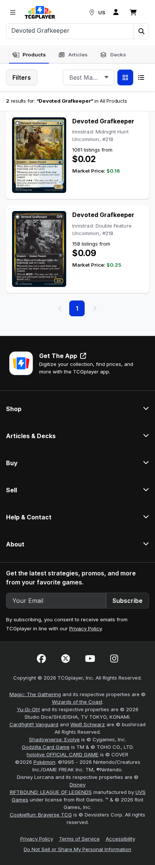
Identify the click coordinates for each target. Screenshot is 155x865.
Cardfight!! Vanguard (33, 724)
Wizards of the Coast (77, 702)
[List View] (141, 77)
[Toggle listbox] (106, 77)
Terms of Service (79, 839)
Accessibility (120, 839)
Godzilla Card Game (46, 747)
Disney (77, 785)
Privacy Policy (85, 628)
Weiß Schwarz (87, 724)
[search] (70, 30)
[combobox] (88, 77)
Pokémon (44, 762)
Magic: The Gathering (35, 694)
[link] (40, 12)
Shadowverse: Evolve (54, 739)
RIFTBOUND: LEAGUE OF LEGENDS (51, 792)
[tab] (29, 55)
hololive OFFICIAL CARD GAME (63, 754)
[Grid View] (125, 77)
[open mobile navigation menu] (13, 12)
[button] (141, 31)
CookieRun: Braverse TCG (41, 815)
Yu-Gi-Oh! (28, 709)
